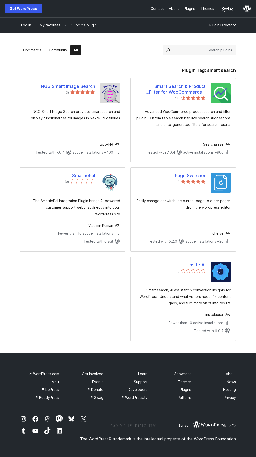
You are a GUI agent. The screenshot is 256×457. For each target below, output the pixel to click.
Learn (143, 374)
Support (141, 382)
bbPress (50, 389)
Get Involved (93, 374)
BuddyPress (47, 397)
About (231, 374)
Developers (138, 389)
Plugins (186, 389)
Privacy (230, 397)
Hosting (229, 389)
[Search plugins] (168, 50)
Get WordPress (23, 8)
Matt (53, 382)
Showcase (183, 374)
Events (98, 382)
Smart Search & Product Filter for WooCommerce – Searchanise (177, 89)
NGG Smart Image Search (68, 86)
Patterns (185, 397)
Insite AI (197, 264)
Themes (185, 382)
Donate (95, 389)
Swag (97, 397)
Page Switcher (190, 175)
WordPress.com (44, 374)
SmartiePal (83, 175)
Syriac (183, 425)
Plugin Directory (223, 25)
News (231, 382)
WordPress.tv (134, 397)
